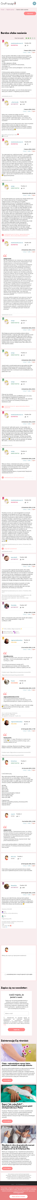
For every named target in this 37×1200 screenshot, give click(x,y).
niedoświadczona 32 (17, 43)
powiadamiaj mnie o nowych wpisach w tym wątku (19, 974)
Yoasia (13, 681)
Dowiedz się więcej (18, 1192)
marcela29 (14, 557)
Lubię (29, 52)
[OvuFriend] (8, 5)
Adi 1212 (13, 856)
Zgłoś (33, 52)
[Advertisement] (18, 24)
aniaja (12, 186)
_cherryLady (14, 102)
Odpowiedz (30, 13)
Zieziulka (13, 605)
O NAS (12, 1184)
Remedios (14, 885)
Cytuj (24, 52)
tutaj (5, 1024)
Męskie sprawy (10, 9)
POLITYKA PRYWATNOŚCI (21, 1184)
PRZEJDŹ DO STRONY (18, 1196)
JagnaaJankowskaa (16, 640)
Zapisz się (16, 1029)
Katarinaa (14, 761)
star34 (13, 814)
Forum (2, 9)
